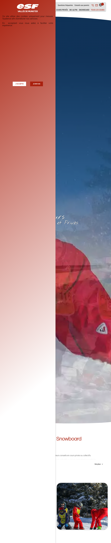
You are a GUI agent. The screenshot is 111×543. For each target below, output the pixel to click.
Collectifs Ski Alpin (71, 527)
